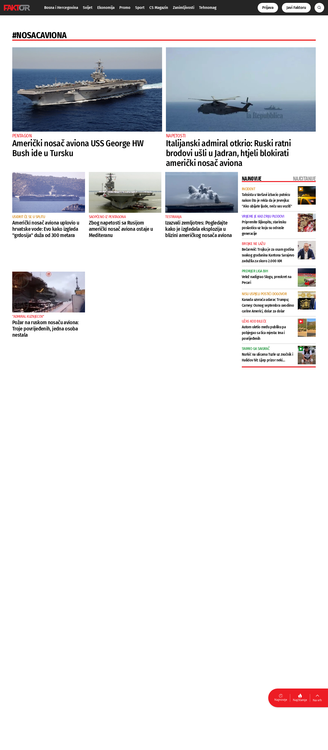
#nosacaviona (39, 35)
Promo (124, 7)
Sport (140, 7)
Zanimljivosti (183, 7)
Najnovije (280, 700)
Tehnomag (207, 7)
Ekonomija (106, 7)
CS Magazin (158, 7)
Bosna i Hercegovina (61, 7)
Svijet (87, 7)
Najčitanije (300, 700)
